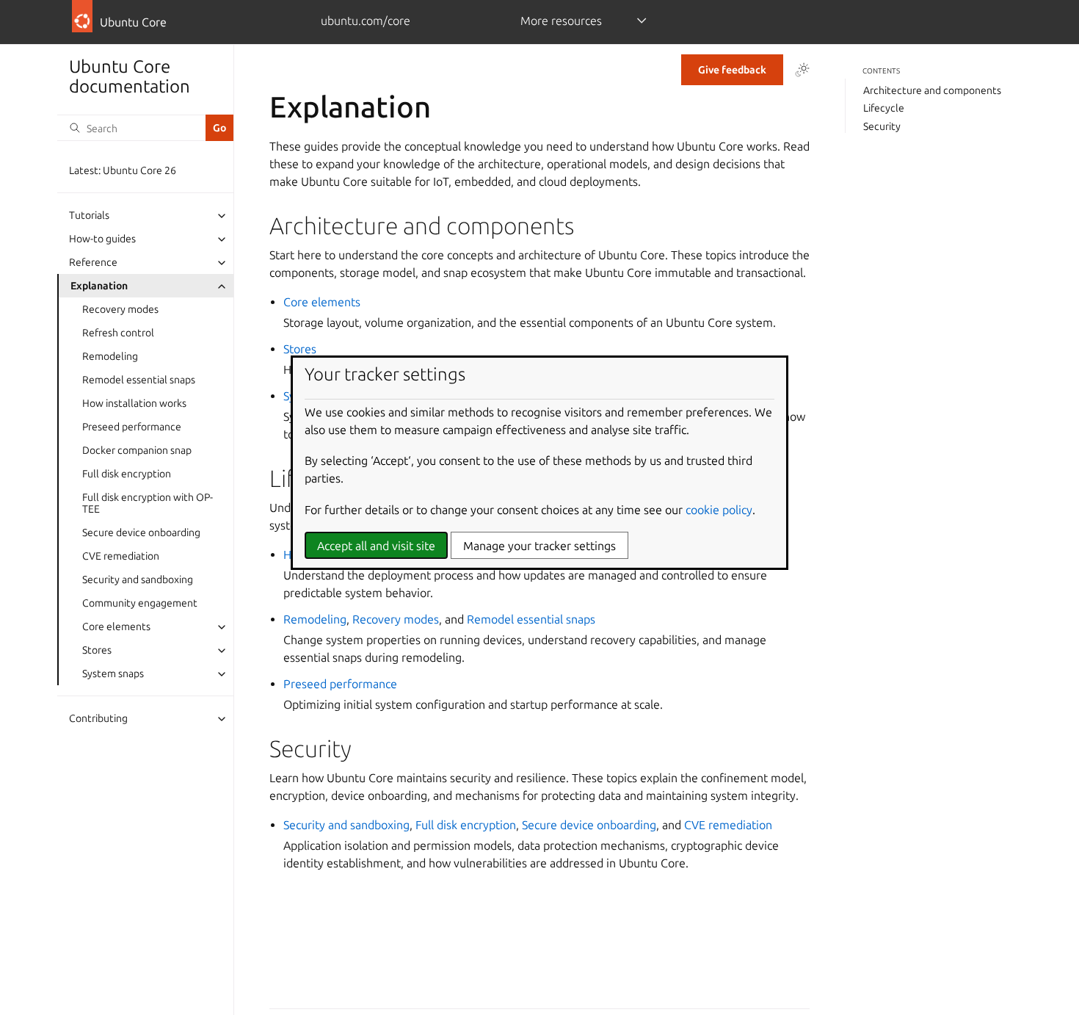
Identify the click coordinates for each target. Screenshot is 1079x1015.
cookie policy (719, 509)
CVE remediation (120, 557)
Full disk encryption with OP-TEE (147, 504)
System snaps (113, 674)
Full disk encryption (126, 474)
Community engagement (139, 604)
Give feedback (732, 70)
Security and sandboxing (137, 580)
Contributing (98, 719)
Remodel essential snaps (138, 380)
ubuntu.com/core (365, 20)
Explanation (99, 286)
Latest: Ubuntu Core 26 (122, 171)
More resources (561, 20)
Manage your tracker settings (539, 545)
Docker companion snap (137, 451)
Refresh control (118, 333)
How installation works (134, 404)
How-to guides (102, 239)
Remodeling (110, 357)
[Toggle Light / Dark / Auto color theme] (802, 69)
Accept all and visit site (376, 545)
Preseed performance (131, 427)
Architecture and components (932, 90)
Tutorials (89, 216)
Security (882, 126)
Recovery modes (120, 310)
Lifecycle (883, 108)
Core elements (116, 627)
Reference (93, 263)
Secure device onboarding (141, 533)
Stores (97, 651)
